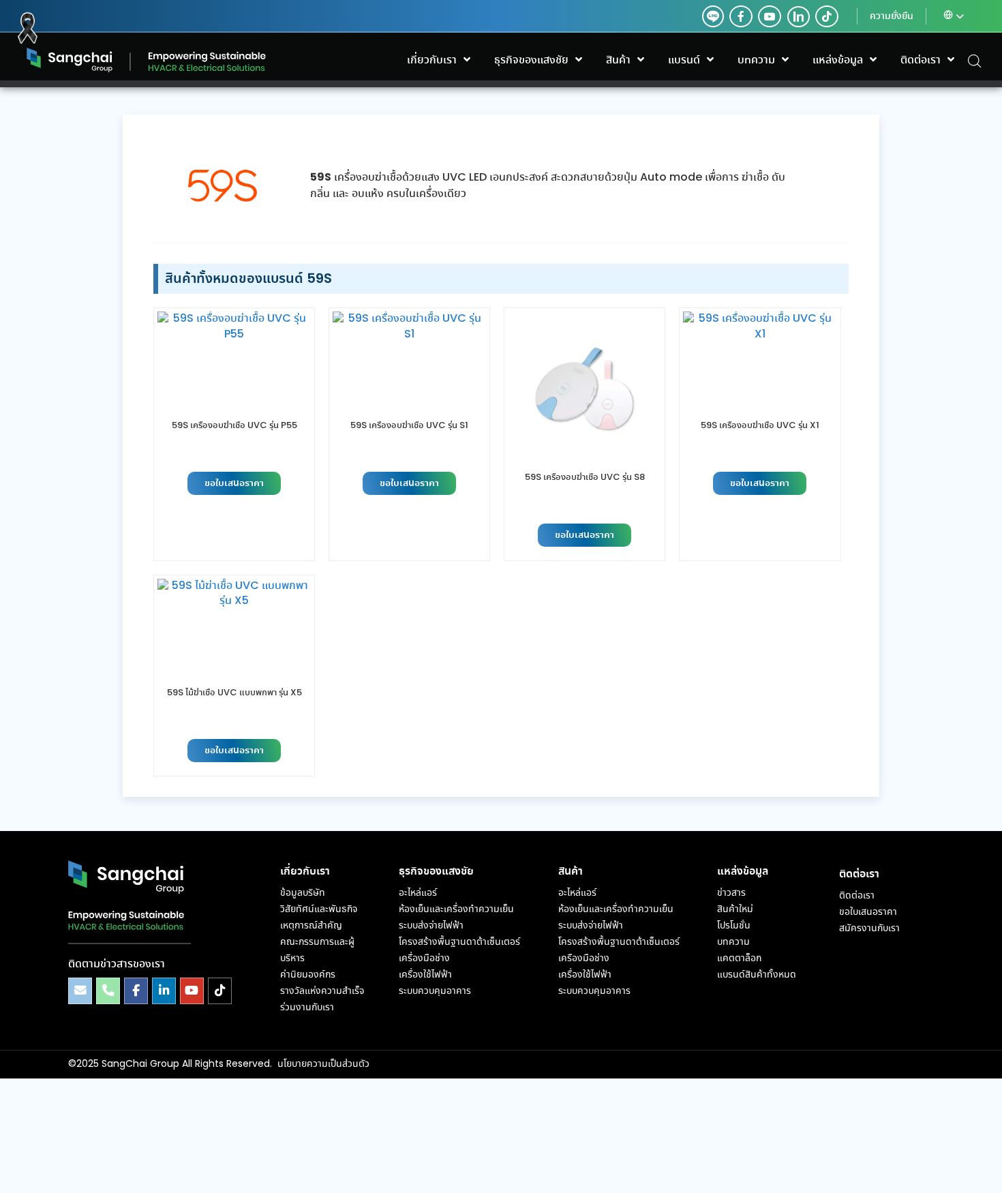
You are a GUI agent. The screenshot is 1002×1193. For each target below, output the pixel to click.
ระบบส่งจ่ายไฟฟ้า (431, 926)
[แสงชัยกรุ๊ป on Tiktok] (220, 991)
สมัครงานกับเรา (869, 928)
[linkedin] (795, 16)
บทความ (733, 942)
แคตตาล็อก (739, 958)
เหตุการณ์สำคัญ (311, 926)
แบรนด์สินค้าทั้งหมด (756, 975)
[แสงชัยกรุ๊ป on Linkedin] (164, 991)
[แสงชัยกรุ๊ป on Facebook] (136, 991)
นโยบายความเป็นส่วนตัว (323, 1064)
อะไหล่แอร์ (418, 893)
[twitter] (713, 16)
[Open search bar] (975, 60)
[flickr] (827, 16)
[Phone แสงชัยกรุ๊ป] (108, 991)
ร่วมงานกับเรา (307, 1007)
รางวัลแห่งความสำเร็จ (322, 991)
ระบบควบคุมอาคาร (435, 991)
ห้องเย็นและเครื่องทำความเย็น (456, 909)
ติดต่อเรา (857, 896)
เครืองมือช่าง (583, 958)
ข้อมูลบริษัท (302, 893)
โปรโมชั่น (733, 926)
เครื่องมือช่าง (424, 958)
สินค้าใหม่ (735, 909)
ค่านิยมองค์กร (307, 975)
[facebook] (741, 16)
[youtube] (769, 16)
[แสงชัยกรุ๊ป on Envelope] (80, 991)
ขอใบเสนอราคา (234, 483)
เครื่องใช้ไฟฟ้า (425, 975)
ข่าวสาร (731, 893)
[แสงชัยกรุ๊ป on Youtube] (192, 991)
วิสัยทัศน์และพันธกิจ (318, 909)
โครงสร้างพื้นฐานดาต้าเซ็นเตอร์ (459, 942)
